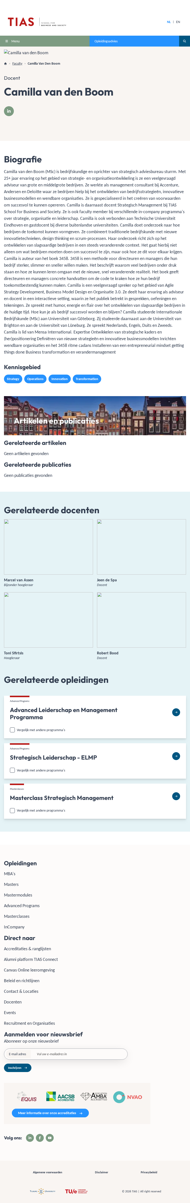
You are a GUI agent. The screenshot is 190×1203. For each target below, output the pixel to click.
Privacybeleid (149, 1172)
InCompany (14, 927)
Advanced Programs (22, 905)
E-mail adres (17, 1054)
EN (178, 22)
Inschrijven (14, 1068)
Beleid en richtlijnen (21, 980)
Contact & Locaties (21, 991)
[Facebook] (40, 1138)
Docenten (13, 1002)
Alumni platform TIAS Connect (31, 959)
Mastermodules (18, 895)
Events (10, 1012)
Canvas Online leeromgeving (29, 970)
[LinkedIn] (9, 111)
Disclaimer (101, 1172)
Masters (11, 884)
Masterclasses (16, 916)
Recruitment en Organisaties (29, 1023)
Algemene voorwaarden (47, 1172)
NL (169, 22)
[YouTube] (50, 1138)
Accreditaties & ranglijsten (27, 948)
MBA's (9, 873)
